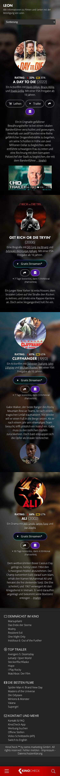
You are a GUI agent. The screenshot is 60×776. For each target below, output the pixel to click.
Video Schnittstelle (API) (21, 736)
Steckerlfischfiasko (18, 662)
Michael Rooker (29, 367)
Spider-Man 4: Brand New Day (25, 687)
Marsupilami (15, 621)
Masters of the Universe (21, 691)
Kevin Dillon (33, 87)
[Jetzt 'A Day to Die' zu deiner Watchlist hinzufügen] (30, 111)
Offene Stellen (16, 732)
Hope (11, 665)
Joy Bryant (42, 247)
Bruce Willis (47, 87)
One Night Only (16, 636)
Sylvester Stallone (37, 363)
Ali (30, 518)
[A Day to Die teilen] (49, 103)
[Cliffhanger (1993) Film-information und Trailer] (30, 333)
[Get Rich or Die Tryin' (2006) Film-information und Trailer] (30, 216)
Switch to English (17, 740)
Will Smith (29, 523)
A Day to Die (30, 81)
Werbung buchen (18, 728)
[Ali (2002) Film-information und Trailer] (30, 493)
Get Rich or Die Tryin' (30, 240)
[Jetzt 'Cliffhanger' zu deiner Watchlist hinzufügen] (35, 389)
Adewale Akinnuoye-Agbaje (21, 251)
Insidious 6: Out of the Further (25, 640)
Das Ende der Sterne (20, 625)
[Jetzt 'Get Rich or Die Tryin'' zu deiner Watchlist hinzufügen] (35, 272)
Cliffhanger (30, 358)
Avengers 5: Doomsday (21, 654)
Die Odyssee (15, 695)
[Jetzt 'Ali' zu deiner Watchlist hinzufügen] (35, 545)
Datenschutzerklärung (30, 753)
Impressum (47, 750)
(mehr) (42, 160)
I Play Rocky (14, 669)
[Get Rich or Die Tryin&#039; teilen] (24, 272)
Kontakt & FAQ (16, 720)
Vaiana (11, 702)
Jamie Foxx (42, 523)
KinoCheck (11, 747)
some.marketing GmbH (37, 747)
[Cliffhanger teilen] (24, 389)
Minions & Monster (18, 699)
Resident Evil (15, 632)
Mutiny (12, 628)
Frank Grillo (17, 91)
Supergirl (13, 706)
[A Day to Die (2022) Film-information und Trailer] (30, 56)
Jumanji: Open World (20, 658)
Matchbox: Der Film (19, 673)
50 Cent (31, 247)
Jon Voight (30, 527)
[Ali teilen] (24, 545)
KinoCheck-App (17, 724)
